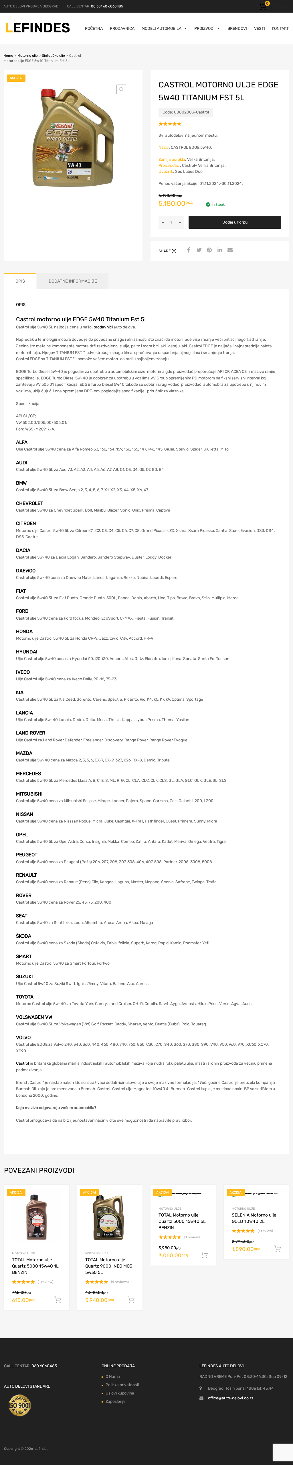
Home (8, 56)
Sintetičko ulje (53, 56)
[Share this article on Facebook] (188, 250)
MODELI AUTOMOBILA (161, 28)
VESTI (259, 28)
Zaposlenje (116, 1401)
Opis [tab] (20, 281)
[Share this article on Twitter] (198, 250)
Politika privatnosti (122, 1384)
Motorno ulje (27, 56)
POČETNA (94, 28)
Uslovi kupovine (120, 1393)
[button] (121, 89)
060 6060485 (44, 1366)
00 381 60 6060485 (107, 6)
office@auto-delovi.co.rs (230, 1398)
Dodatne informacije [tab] (73, 281)
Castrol (22, 1063)
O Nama (113, 1376)
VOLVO (23, 1037)
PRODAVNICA (122, 28)
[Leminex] (38, 31)
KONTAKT (280, 28)
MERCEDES (28, 773)
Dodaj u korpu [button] (57, 1300)
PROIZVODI (204, 28)
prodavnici (103, 327)
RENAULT (26, 875)
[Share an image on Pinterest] (208, 250)
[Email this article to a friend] (229, 250)
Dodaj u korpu (235, 222)
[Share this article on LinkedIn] (219, 250)
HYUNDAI (26, 652)
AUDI (21, 462)
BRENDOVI (237, 28)
